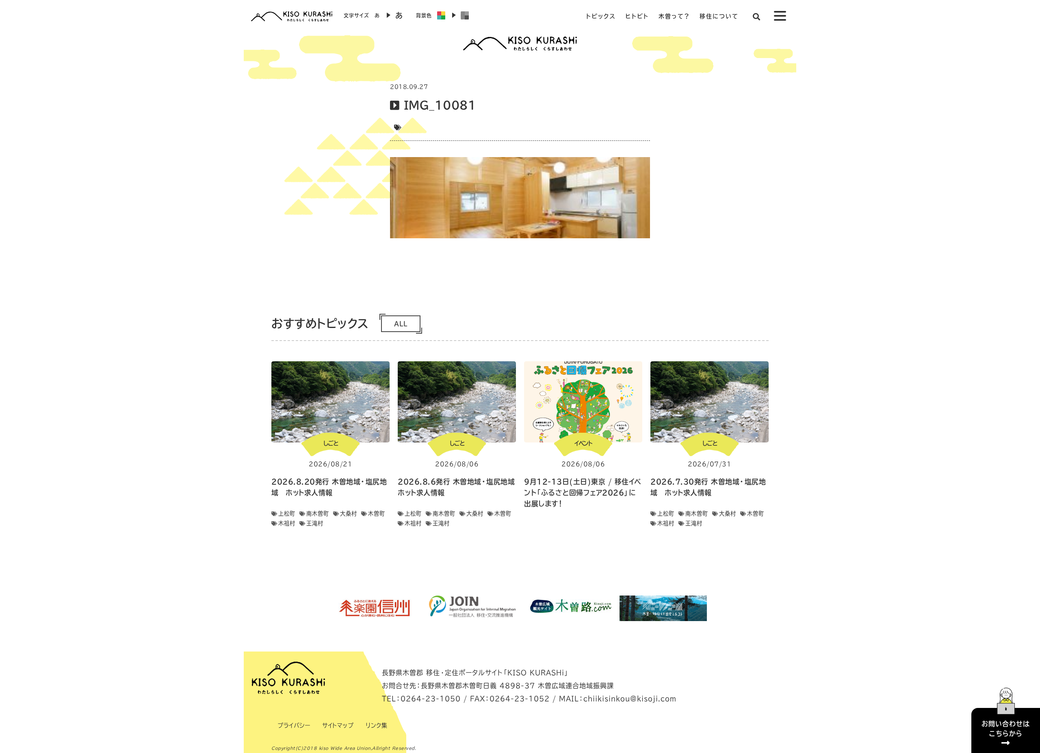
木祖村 (286, 523)
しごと (330, 443)
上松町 (286, 513)
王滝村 (314, 523)
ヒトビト (637, 16)
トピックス (600, 16)
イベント (583, 443)
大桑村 (348, 513)
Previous (323, 608)
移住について (719, 16)
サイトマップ (337, 725)
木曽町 (376, 513)
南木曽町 (317, 513)
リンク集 (376, 725)
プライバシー (293, 725)
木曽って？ (674, 16)
